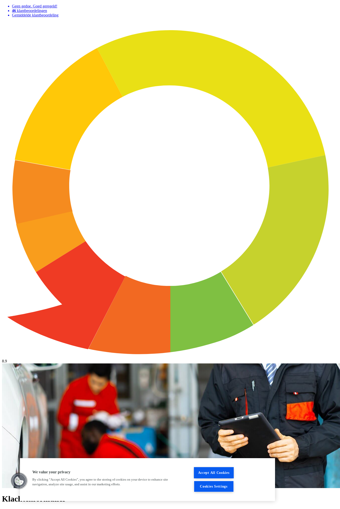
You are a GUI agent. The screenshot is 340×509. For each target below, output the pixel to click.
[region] (147, 479)
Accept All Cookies (213, 473)
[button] (19, 481)
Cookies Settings (213, 486)
